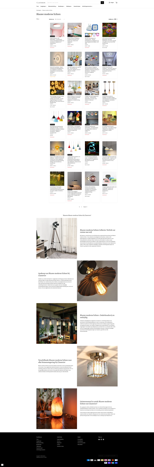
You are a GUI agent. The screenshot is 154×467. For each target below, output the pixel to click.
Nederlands (101, 455)
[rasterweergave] (115, 19)
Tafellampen (68, 6)
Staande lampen (77, 6)
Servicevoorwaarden (81, 442)
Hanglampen (43, 6)
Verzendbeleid (80, 441)
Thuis (37, 6)
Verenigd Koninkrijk (111, 455)
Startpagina (38, 10)
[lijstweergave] (117, 19)
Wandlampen (61, 6)
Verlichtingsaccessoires (87, 6)
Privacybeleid (80, 439)
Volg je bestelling (60, 439)
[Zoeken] (102, 2)
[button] (2, 465)
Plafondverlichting (52, 6)
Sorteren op (51, 19)
